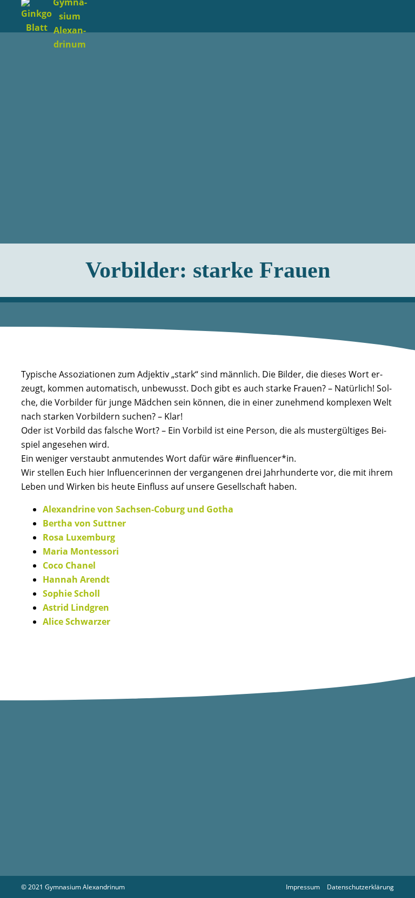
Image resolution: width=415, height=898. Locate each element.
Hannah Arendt (76, 579)
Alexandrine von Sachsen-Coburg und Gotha (138, 509)
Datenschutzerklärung (360, 887)
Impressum (303, 887)
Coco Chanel (69, 565)
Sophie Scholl (71, 593)
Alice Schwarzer (76, 621)
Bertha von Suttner (84, 523)
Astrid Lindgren (76, 607)
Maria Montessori (81, 551)
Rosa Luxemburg (79, 537)
